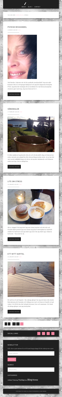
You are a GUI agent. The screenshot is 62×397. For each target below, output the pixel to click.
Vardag (21, 380)
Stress (35, 379)
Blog (29, 379)
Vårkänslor (13, 109)
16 (18, 324)
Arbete (10, 380)
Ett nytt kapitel (16, 254)
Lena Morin (31, 2)
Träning (15, 380)
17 (21, 324)
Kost (26, 380)
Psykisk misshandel (17, 27)
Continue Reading (14, 94)
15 (14, 324)
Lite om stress (15, 181)
